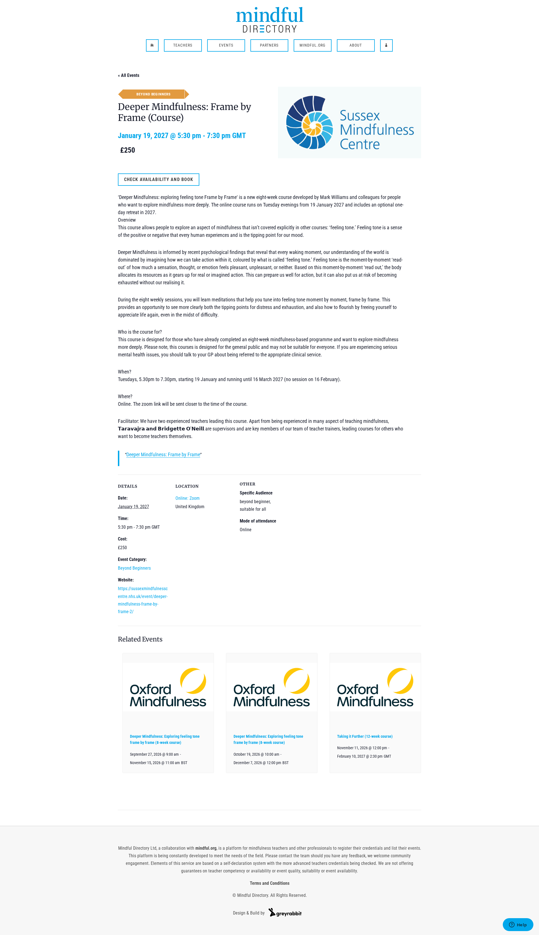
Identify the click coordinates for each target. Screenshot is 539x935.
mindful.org (205, 848)
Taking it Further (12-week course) (365, 736)
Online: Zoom (187, 498)
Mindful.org (312, 45)
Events (226, 45)
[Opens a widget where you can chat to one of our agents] (518, 925)
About (356, 45)
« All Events (128, 75)
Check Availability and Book (158, 179)
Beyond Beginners (134, 568)
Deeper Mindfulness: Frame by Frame (163, 454)
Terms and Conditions (269, 883)
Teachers (182, 45)
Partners (269, 45)
